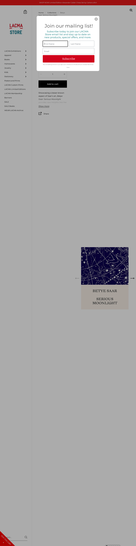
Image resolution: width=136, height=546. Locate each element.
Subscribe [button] (68, 58)
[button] (96, 19)
